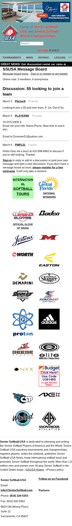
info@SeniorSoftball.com (16, 490)
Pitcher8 (20, 101)
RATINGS (43, 57)
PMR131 (20, 144)
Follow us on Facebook (53, 478)
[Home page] (10, 41)
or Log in (48, 50)
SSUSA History (35, 469)
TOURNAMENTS (12, 57)
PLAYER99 (22, 115)
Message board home (15, 73)
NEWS (29, 57)
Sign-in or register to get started (48, 73)
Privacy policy (55, 469)
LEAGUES (59, 57)
